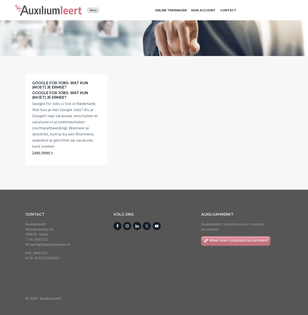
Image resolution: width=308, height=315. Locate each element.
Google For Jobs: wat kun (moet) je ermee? (60, 85)
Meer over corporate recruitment (238, 241)
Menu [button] (93, 10)
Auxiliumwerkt (51, 299)
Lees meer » (42, 153)
